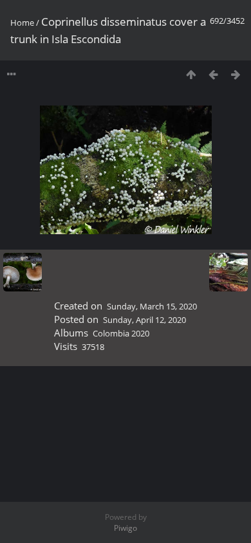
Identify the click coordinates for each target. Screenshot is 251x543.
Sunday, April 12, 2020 (144, 320)
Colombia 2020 (121, 333)
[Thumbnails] (191, 74)
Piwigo (125, 527)
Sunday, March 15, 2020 (152, 306)
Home (22, 22)
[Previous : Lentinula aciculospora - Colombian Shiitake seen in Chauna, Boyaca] (213, 74)
